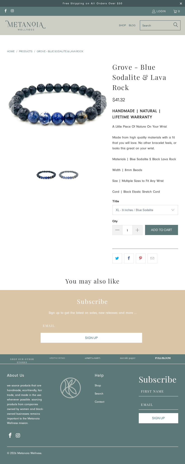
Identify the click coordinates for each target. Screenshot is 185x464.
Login (161, 11)
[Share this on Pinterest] (141, 258)
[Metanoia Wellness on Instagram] (12, 11)
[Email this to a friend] (152, 258)
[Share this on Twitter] (117, 258)
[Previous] (10, 108)
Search (99, 394)
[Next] (104, 108)
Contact (99, 402)
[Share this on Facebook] (129, 258)
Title (115, 201)
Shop (98, 385)
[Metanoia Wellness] (25, 25)
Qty (115, 221)
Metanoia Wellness (29, 453)
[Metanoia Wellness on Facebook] (5, 11)
